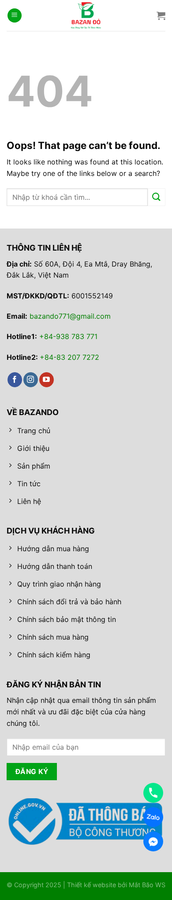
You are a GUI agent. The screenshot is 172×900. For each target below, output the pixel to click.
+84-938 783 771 (68, 336)
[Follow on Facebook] (14, 379)
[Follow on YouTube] (46, 379)
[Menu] (14, 15)
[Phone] (153, 793)
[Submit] (156, 197)
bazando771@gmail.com (70, 316)
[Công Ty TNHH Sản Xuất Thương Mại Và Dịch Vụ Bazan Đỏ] (86, 15)
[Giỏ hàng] (161, 15)
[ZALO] (153, 817)
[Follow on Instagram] (30, 379)
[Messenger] (153, 841)
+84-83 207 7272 (69, 357)
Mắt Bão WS (147, 885)
